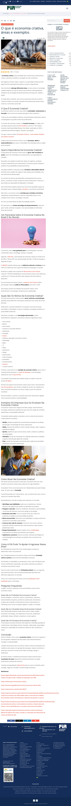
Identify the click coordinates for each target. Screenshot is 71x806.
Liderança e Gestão (54, 56)
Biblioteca (40, 752)
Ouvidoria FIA (41, 764)
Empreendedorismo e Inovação (19, 13)
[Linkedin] (37, 800)
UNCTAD (10, 257)
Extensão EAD (24, 762)
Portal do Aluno (36, 1)
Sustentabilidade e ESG (55, 61)
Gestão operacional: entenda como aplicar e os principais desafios (64, 78)
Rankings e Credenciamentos (44, 757)
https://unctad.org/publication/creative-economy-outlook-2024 (21, 685)
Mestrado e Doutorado (26, 759)
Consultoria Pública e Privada (27, 766)
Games (4, 336)
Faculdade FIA (57, 748)
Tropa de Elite (16, 374)
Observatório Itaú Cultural (32, 271)
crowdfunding (34, 530)
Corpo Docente (41, 763)
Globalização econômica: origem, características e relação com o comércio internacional (52, 90)
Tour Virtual (48, 1)
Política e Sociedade (54, 60)
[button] (5, 20)
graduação (32, 578)
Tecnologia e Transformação (56, 63)
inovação (25, 189)
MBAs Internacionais (25, 755)
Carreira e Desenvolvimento (56, 53)
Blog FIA (54, 1)
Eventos (4, 364)
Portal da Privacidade (59, 744)
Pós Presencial (24, 748)
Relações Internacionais (26, 746)
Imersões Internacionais (26, 767)
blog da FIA (21, 665)
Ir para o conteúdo (6, 1)
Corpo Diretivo (41, 744)
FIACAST (39, 768)
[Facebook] (34, 800)
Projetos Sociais (41, 749)
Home (10, 13)
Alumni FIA (43, 1)
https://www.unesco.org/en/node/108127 (13, 689)
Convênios (40, 756)
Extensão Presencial (25, 760)
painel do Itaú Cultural (31, 282)
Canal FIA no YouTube (61, 1)
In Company (23, 764)
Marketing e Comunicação (56, 58)
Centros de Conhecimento (44, 748)
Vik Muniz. (8, 381)
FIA (6, 38)
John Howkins (23, 126)
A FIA (31, 1)
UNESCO (4, 265)
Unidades (40, 762)
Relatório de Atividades (43, 760)
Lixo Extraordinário (7, 387)
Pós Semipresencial (25, 749)
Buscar (67, 20)
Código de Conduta (59, 742)
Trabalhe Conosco (58, 746)
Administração (24, 744)
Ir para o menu (15, 1)
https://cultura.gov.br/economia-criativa (13, 681)
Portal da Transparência (43, 759)
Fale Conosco (13, 726)
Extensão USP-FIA (25, 763)
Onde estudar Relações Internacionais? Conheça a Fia (64, 88)
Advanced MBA (24, 753)
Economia (23, 745)
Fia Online (23, 752)
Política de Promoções (59, 745)
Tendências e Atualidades (56, 65)
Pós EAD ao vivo (24, 750)
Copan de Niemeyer (24, 372)
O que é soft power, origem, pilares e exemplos (52, 77)
